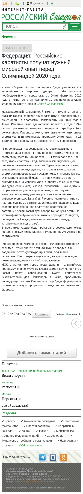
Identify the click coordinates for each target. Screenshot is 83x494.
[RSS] (7, 3)
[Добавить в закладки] (17, 3)
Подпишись (36, 3)
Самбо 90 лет (56, 435)
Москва (6, 394)
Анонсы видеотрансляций (21, 435)
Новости (9, 421)
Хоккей (25, 431)
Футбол (43, 431)
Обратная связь (31, 445)
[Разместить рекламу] (52, 3)
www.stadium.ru (32, 481)
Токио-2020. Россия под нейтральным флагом (32, 370)
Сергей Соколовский (50, 104)
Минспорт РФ (65, 431)
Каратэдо (8, 382)
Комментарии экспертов (39, 421)
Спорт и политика (38, 426)
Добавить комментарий (41, 352)
